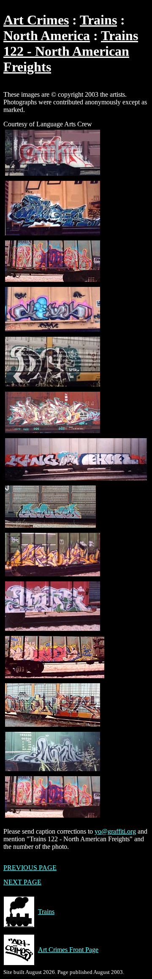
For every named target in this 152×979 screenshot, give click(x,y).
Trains (98, 19)
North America (46, 35)
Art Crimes (36, 19)
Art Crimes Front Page (68, 949)
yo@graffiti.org (115, 831)
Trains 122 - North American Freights (70, 51)
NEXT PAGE (22, 882)
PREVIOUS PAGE (30, 867)
